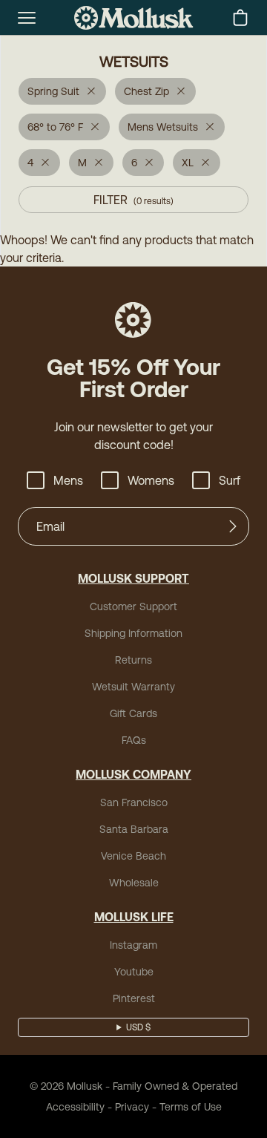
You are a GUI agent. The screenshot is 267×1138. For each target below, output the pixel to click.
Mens (68, 480)
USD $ (138, 1027)
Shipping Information (133, 633)
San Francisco (134, 802)
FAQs (134, 740)
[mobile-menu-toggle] (27, 18)
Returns (133, 660)
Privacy (132, 1107)
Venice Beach (133, 856)
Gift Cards (133, 713)
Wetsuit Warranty (133, 687)
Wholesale (134, 883)
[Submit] (233, 526)
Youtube (134, 972)
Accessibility (75, 1107)
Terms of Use (190, 1107)
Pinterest (134, 998)
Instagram (133, 945)
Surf (229, 480)
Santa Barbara (133, 829)
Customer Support (133, 606)
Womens (151, 480)
